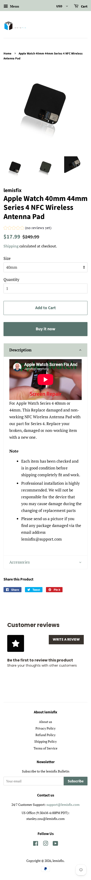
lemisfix (58, 860)
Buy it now (45, 329)
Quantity (11, 279)
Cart (84, 6)
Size (7, 258)
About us (45, 721)
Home (7, 53)
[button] (27, 228)
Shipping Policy (45, 741)
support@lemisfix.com (63, 804)
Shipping (11, 246)
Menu (14, 6)
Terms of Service (45, 748)
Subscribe (76, 781)
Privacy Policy (45, 728)
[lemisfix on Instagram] (45, 844)
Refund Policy (45, 735)
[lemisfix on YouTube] (55, 844)
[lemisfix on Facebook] (35, 844)
